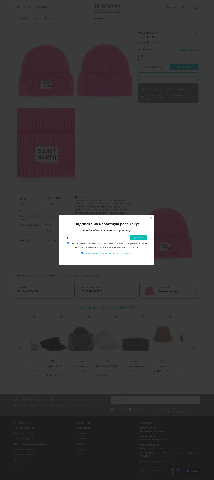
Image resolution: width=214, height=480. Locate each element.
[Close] (150, 218)
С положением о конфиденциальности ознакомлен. (108, 254)
